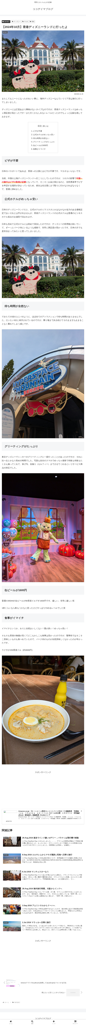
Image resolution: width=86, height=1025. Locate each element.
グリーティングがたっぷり (44, 142)
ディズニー (17, 21)
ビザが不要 (37, 131)
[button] (79, 574)
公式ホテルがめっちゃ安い (44, 135)
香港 (33, 21)
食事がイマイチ (39, 149)
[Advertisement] (43, 789)
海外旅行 (7, 21)
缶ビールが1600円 (40, 145)
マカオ (26, 21)
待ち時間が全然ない (41, 138)
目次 (40, 126)
